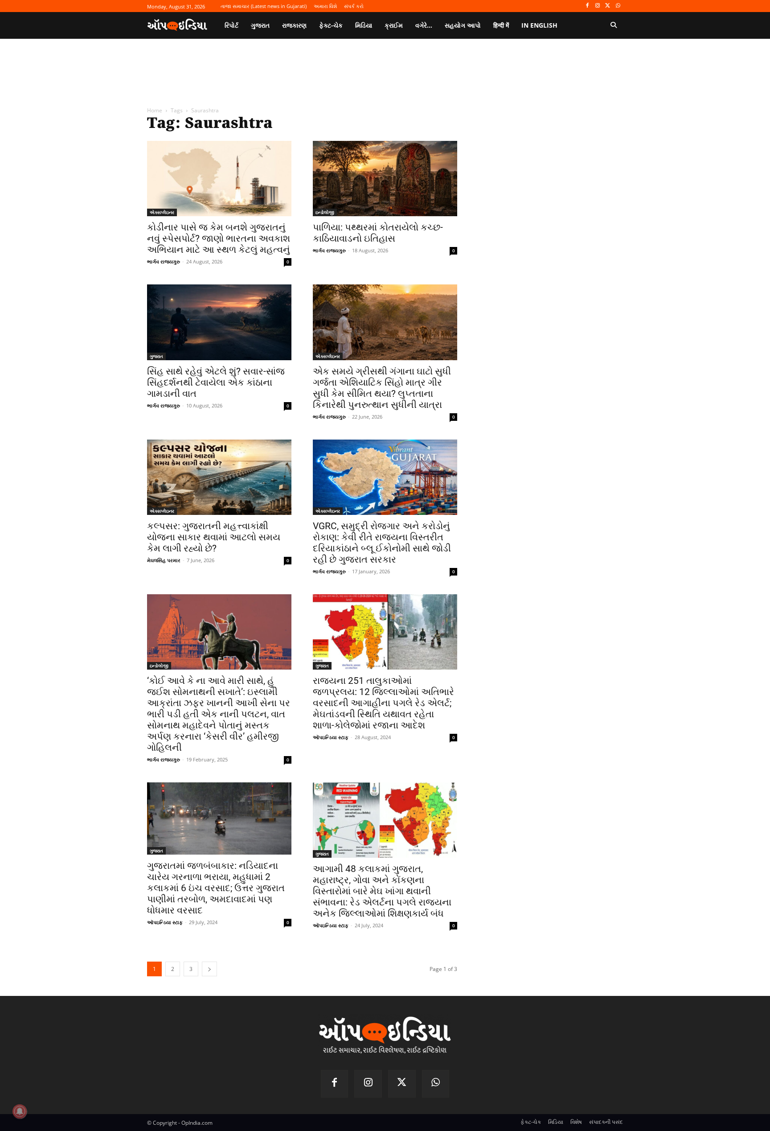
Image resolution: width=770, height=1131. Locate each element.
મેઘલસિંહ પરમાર (163, 560)
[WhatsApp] (618, 6)
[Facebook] (587, 6)
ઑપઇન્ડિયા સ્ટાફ (330, 737)
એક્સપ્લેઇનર (162, 212)
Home (154, 110)
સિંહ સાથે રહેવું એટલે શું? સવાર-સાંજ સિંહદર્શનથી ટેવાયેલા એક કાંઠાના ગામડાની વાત (216, 382)
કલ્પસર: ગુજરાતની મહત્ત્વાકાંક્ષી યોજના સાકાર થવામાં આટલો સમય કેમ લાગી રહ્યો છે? (213, 537)
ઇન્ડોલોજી (324, 212)
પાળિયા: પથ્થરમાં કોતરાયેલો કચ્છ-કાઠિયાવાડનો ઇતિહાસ (378, 233)
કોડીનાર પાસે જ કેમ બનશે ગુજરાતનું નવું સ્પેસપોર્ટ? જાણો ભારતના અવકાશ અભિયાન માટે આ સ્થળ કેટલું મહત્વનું (218, 238)
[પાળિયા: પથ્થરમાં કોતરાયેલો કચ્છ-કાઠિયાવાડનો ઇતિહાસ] (385, 178)
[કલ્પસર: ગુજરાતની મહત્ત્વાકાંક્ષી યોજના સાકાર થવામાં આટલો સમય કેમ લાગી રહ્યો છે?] (219, 477)
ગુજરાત (156, 356)
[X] (607, 6)
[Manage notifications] (19, 1111)
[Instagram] (598, 6)
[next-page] (209, 969)
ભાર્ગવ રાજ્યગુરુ (163, 261)
